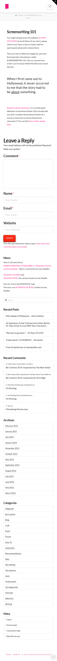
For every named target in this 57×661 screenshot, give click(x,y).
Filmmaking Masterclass (17, 409)
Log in (9, 619)
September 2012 (12, 465)
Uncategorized (11, 587)
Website (9, 223)
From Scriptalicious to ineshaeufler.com (23, 347)
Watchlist (9, 598)
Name (8, 193)
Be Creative (10, 514)
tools (7, 576)
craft (7, 525)
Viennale (9, 592)
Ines (9, 406)
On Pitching (11, 388)
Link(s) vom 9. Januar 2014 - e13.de (19, 364)
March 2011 (10, 493)
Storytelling (10, 564)
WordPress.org (13, 636)
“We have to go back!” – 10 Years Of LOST (25, 333)
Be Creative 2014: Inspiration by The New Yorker (28, 367)
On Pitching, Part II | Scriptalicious (19, 395)
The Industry (10, 570)
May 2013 (9, 459)
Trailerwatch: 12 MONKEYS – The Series (24, 340)
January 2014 (11, 442)
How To (8, 542)
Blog (7, 520)
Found (8, 536)
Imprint (16, 654)
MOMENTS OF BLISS (24, 287)
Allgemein (9, 508)
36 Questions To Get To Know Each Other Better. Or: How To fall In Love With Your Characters (28, 324)
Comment (11, 156)
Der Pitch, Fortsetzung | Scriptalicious (20, 385)
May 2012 (9, 487)
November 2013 (12, 448)
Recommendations (13, 553)
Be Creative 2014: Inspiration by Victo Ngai (26, 378)
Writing (8, 604)
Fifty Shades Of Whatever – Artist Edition (25, 316)
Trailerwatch (10, 581)
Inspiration (10, 548)
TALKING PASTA (10, 278)
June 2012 (9, 482)
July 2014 (9, 437)
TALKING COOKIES (11, 275)
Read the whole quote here (18, 108)
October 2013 (11, 454)
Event (7, 531)
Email (8, 208)
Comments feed (13, 630)
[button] (50, 6)
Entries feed (12, 625)
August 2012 (10, 471)
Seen (7, 559)
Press (8, 654)
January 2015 (11, 431)
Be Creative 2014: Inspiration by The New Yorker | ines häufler (28, 374)
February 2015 (11, 426)
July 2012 (9, 476)
